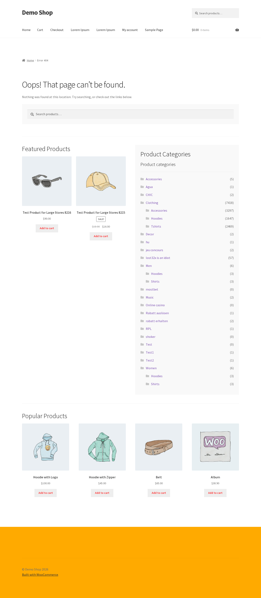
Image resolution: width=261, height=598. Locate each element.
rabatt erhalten (157, 321)
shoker (150, 337)
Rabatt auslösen (157, 313)
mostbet (152, 289)
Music (150, 297)
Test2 (150, 360)
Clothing (152, 203)
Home (26, 30)
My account (130, 30)
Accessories (154, 179)
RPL (149, 329)
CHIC (149, 195)
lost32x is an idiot (158, 258)
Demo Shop (37, 12)
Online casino (155, 305)
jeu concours (154, 250)
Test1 (150, 352)
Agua (149, 187)
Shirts (155, 281)
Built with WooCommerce (40, 575)
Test (149, 344)
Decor (150, 234)
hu (147, 242)
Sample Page (154, 30)
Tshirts (156, 226)
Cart (40, 30)
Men (149, 266)
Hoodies (157, 218)
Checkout (57, 30)
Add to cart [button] (47, 228)
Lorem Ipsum (80, 30)
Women (151, 368)
